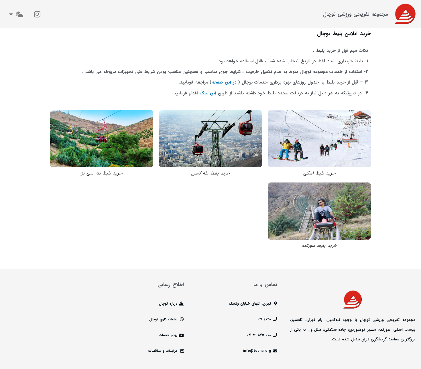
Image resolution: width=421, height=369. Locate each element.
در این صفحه (224, 82)
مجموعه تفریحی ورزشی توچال (355, 14)
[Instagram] (37, 14)
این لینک (208, 93)
